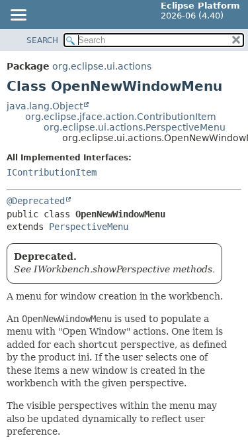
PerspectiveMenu (88, 226)
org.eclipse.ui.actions (101, 66)
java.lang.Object (45, 106)
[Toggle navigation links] (18, 16)
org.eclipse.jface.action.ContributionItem (120, 116)
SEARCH (42, 40)
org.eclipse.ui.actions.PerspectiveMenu (135, 127)
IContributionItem (52, 172)
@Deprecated (36, 200)
